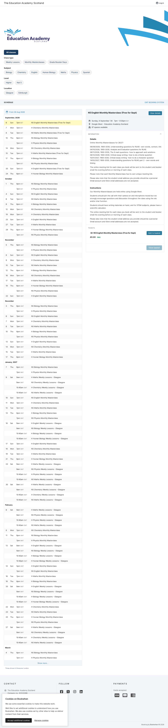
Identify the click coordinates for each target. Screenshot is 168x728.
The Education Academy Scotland (24, 3)
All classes (11, 52)
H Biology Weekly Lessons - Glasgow (46, 433)
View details (155, 113)
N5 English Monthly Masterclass (44, 194)
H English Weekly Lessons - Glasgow (46, 423)
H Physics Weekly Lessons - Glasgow (46, 474)
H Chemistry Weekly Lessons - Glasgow (47, 387)
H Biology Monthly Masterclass (44, 158)
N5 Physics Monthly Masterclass (44, 163)
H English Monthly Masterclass (44, 219)
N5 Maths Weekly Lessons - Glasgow (46, 393)
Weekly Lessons (13, 62)
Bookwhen (154, 725)
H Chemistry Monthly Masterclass (45, 128)
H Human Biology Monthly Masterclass (47, 174)
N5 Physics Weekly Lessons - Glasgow (47, 469)
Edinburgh (23, 93)
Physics (74, 72)
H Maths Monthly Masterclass (43, 225)
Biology (9, 72)
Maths (63, 72)
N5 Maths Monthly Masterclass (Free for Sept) (50, 133)
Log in (161, 3)
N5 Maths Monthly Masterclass (44, 199)
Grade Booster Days (58, 62)
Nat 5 (19, 82)
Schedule (8, 102)
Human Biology (49, 72)
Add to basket (154, 233)
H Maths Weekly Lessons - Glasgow (46, 377)
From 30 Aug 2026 (17, 112)
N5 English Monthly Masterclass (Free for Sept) (50, 123)
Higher (9, 82)
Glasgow (9, 93)
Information (93, 134)
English (34, 72)
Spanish (86, 72)
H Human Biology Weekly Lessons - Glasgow (49, 438)
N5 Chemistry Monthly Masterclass (45, 148)
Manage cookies (41, 720)
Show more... (43, 663)
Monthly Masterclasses (34, 62)
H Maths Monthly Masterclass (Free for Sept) (50, 153)
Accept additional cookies (18, 720)
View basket (154, 247)
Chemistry (21, 72)
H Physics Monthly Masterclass (44, 143)
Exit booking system (154, 102)
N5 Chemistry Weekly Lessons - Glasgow (48, 382)
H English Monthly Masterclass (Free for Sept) (50, 169)
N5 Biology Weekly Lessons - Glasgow (47, 428)
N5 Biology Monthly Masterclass (44, 138)
